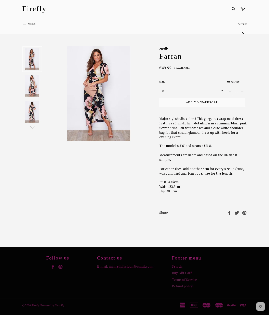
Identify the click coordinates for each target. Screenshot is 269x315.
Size (162, 81)
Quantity (233, 81)
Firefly (34, 9)
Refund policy (182, 286)
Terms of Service (184, 279)
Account (242, 24)
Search (177, 266)
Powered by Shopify (52, 305)
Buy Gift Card (182, 273)
